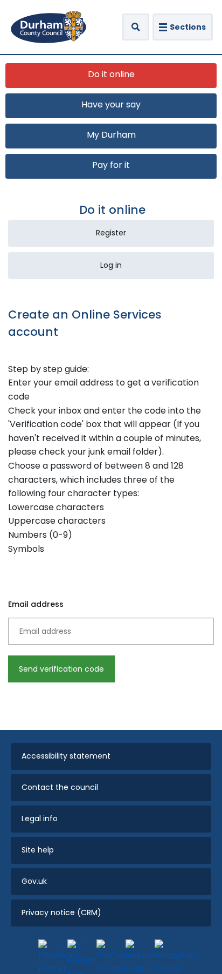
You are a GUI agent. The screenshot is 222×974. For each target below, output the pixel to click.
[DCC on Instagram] (166, 951)
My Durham (111, 134)
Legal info (40, 818)
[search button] (135, 26)
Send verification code (61, 669)
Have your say (111, 104)
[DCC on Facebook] (50, 951)
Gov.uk (34, 881)
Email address (36, 604)
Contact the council (60, 787)
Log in (111, 265)
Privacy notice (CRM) (61, 912)
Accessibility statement (66, 755)
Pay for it (111, 165)
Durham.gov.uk (48, 27)
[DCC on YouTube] (108, 951)
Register (111, 232)
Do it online (111, 74)
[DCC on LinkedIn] (137, 951)
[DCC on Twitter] (79, 951)
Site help (38, 849)
